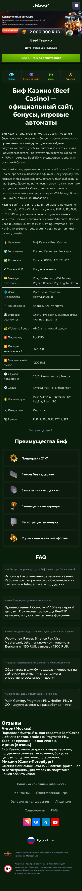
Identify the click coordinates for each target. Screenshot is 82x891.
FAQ (54, 810)
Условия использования (30, 801)
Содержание (35, 810)
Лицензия (63, 801)
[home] (41, 5)
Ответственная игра (52, 793)
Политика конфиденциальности (41, 784)
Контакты (22, 793)
